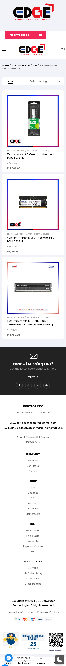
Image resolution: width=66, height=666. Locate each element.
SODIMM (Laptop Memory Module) (33, 150)
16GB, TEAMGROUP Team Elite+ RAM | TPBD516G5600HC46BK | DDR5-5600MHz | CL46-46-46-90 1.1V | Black (30, 324)
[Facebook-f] (19, 385)
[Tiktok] (28, 385)
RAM (35, 65)
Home (5, 65)
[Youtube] (46, 385)
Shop (8, 663)
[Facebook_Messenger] (9, 658)
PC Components (21, 65)
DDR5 (9, 150)
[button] (59, 659)
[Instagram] (37, 385)
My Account (24, 663)
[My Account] (24, 660)
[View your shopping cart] (62, 49)
